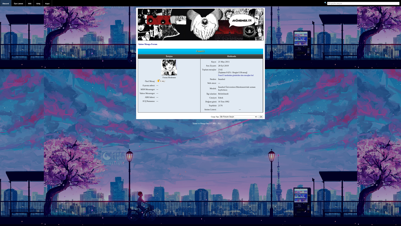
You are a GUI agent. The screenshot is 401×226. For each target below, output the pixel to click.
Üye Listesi (18, 3)
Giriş (38, 3)
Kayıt (47, 3)
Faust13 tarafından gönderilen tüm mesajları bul (235, 75)
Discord (6, 3)
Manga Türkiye (185, 123)
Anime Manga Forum (147, 44)
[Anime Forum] (200, 40)
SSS (29, 3)
